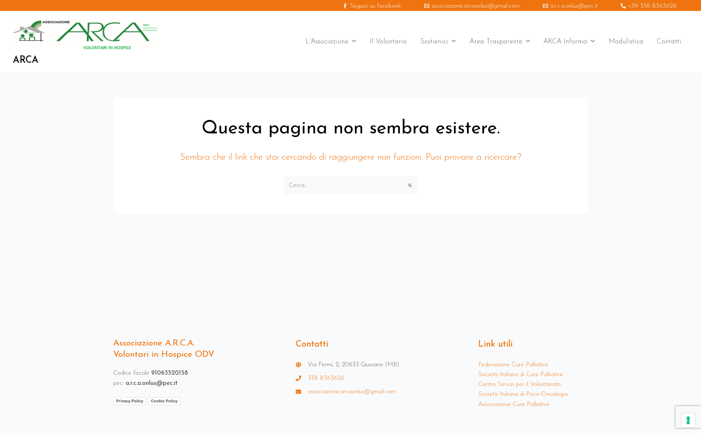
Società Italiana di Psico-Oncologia (523, 394)
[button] (352, 41)
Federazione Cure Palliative (513, 365)
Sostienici (434, 41)
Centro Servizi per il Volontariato (519, 384)
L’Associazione (327, 41)
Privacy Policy (129, 400)
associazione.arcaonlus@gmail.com (352, 392)
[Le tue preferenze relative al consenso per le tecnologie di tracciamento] (688, 420)
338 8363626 (326, 378)
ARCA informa (565, 41)
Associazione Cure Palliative (513, 404)
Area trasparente (496, 41)
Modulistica (626, 41)
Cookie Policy (164, 400)
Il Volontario (388, 41)
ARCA (25, 60)
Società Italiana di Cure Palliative (520, 374)
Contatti (669, 41)
